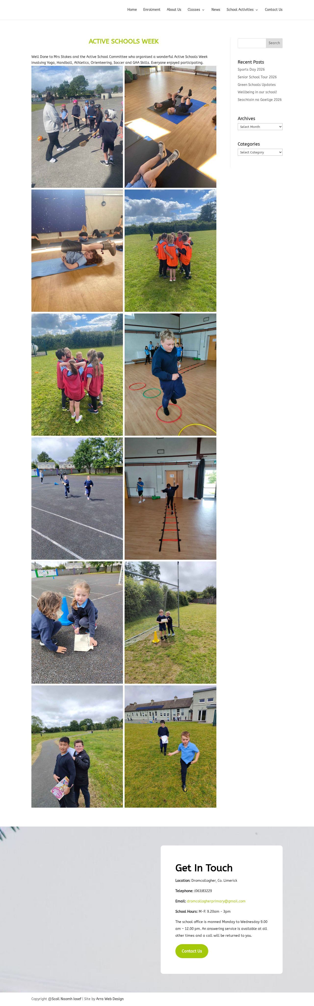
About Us (174, 10)
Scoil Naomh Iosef (66, 999)
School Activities (240, 10)
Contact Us (274, 10)
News (215, 10)
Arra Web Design (110, 999)
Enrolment (151, 10)
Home (132, 10)
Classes (194, 10)
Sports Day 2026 (251, 70)
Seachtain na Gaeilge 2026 (260, 100)
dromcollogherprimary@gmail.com (216, 901)
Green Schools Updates (257, 85)
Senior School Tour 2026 (257, 77)
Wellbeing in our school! (257, 92)
